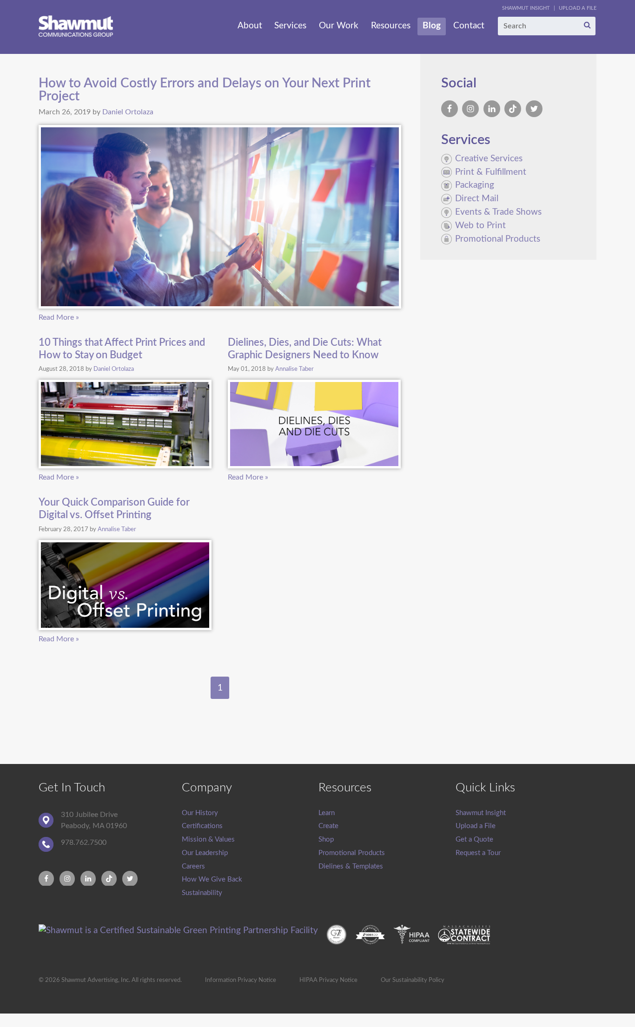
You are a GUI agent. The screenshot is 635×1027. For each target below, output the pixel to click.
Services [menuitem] (290, 25)
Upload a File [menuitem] (476, 826)
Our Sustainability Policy (412, 980)
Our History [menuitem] (200, 813)
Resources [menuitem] (390, 25)
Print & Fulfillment (490, 172)
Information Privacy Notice (240, 980)
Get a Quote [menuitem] (474, 839)
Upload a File (577, 8)
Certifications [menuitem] (202, 826)
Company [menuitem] (207, 788)
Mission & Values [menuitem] (208, 839)
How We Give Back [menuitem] (212, 879)
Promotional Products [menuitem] (351, 852)
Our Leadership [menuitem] (205, 852)
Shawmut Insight (526, 8)
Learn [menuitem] (326, 813)
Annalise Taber (294, 369)
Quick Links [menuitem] (485, 788)
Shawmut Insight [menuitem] (481, 813)
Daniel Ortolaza (127, 112)
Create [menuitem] (328, 826)
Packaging (474, 185)
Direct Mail (476, 198)
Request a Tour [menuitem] (478, 852)
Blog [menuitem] (432, 25)
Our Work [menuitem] (338, 25)
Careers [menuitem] (193, 866)
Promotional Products (497, 239)
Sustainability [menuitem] (202, 892)
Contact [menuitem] (468, 25)
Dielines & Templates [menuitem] (350, 866)
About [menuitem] (250, 25)
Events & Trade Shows (498, 212)
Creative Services (489, 158)
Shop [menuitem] (326, 839)
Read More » (59, 317)
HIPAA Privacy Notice (328, 980)
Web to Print (480, 225)
